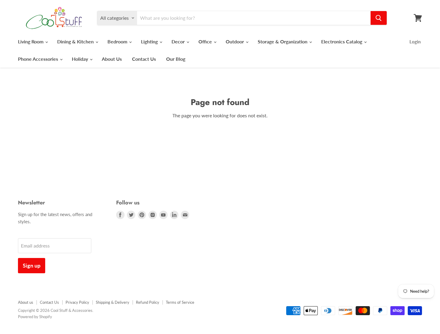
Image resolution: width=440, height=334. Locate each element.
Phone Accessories (38, 59)
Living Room (31, 41)
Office (205, 41)
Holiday (80, 59)
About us (25, 302)
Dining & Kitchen (76, 41)
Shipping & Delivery (112, 302)
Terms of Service (180, 302)
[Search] (379, 18)
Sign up (31, 265)
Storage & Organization (283, 41)
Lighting (150, 41)
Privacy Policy (77, 302)
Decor (179, 41)
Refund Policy (147, 302)
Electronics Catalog (342, 41)
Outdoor (235, 41)
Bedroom (117, 41)
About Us (112, 59)
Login (415, 41)
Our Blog (175, 59)
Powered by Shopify (35, 316)
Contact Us (144, 59)
